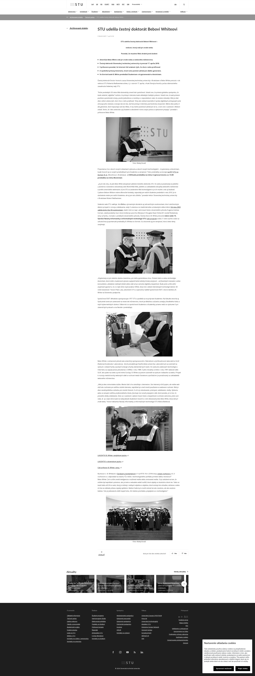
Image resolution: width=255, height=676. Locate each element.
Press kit (144, 618)
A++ (186, 616)
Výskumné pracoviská (123, 618)
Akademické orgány (73, 627)
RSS (187, 626)
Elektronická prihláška (99, 621)
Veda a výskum (132, 12)
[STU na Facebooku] (113, 652)
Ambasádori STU (97, 633)
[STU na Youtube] (127, 652)
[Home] (67, 17)
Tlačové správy (90, 17)
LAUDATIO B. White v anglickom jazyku (112, 455)
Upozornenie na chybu (181, 631)
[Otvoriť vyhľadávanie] (184, 4)
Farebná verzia (183, 620)
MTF (118, 4)
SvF (92, 4)
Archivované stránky (76, 17)
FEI (101, 4)
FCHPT (107, 4)
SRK (143, 639)
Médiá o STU (71, 636)
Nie (185, 553)
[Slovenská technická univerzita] (77, 4)
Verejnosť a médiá (162, 12)
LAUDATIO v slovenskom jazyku (109, 461)
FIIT (123, 4)
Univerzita (72, 12)
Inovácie (119, 627)
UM (128, 4)
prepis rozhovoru (164, 474)
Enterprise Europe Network (150, 627)
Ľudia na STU (71, 633)
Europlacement (146, 633)
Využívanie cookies (182, 637)
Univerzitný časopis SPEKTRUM (152, 616)
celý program (152, 219)
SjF (97, 4)
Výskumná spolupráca (124, 621)
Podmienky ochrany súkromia (178, 634)
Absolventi (106, 12)
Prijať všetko (243, 668)
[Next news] (184, 584)
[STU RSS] (135, 652)
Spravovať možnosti (223, 668)
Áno (175, 553)
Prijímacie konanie (98, 627)
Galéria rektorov (72, 621)
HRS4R (119, 630)
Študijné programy (98, 616)
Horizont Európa (147, 630)
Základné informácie (73, 616)
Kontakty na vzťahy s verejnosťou (78, 639)
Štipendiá (95, 630)
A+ (182, 616)
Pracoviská (136, 4)
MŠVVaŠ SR (145, 636)
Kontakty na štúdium (98, 639)
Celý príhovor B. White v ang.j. (109, 468)
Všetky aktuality (180, 572)
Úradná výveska (72, 630)
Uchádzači (83, 12)
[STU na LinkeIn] (142, 652)
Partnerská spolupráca (124, 624)
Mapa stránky (183, 623)
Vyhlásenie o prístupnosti (180, 629)
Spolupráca (118, 12)
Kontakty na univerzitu (74, 641)
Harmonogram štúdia (99, 618)
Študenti (95, 12)
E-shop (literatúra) (97, 636)
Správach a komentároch (126, 474)
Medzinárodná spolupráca (125, 616)
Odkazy (183, 12)
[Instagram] (120, 652)
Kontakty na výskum (123, 633)
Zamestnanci (146, 12)
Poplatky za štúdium (98, 624)
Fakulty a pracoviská (73, 624)
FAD (113, 4)
